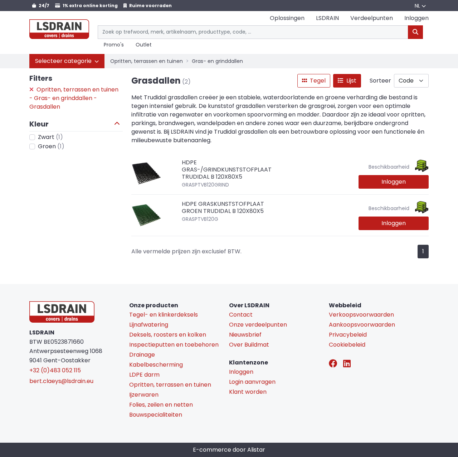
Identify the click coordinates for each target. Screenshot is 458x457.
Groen (51, 146)
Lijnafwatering (148, 325)
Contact (241, 315)
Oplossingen (287, 18)
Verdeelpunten (371, 18)
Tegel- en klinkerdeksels (163, 315)
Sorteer (380, 80)
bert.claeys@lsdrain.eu (61, 381)
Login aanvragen (252, 382)
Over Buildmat (249, 345)
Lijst (350, 80)
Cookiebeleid (347, 345)
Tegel (317, 80)
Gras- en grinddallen (217, 61)
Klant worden (248, 392)
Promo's (114, 45)
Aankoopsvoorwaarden (362, 325)
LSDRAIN (327, 18)
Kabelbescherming (156, 365)
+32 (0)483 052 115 (55, 370)
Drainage (142, 355)
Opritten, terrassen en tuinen (146, 61)
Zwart (50, 137)
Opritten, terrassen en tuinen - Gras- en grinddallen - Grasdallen (73, 98)
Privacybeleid (348, 335)
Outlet (144, 45)
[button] (66, 61)
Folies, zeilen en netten (161, 405)
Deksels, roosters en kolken (167, 335)
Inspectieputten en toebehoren (174, 345)
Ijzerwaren (144, 395)
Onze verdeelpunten (258, 325)
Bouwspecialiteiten (155, 415)
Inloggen (393, 182)
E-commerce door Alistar (229, 450)
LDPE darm (144, 375)
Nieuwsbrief (245, 335)
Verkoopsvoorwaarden (361, 315)
